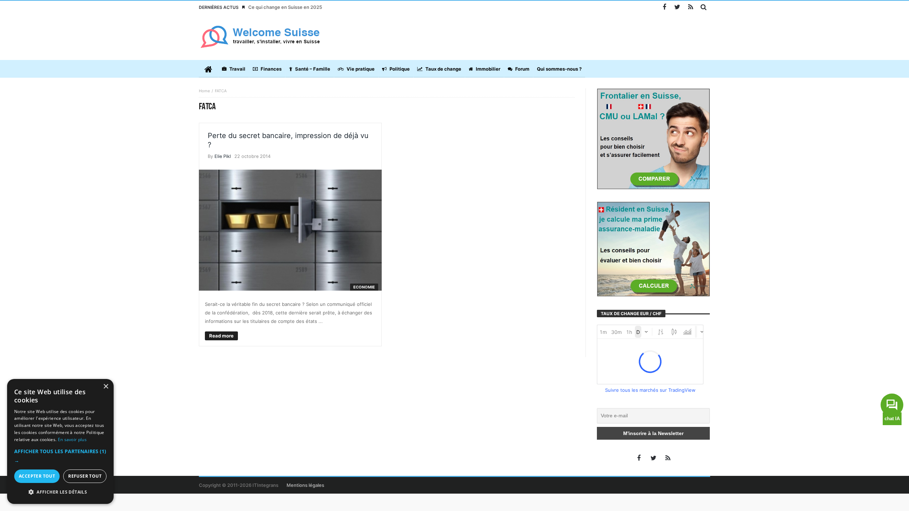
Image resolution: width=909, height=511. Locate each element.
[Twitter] (677, 7)
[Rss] (690, 7)
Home (204, 90)
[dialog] (60, 441)
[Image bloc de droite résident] (653, 248)
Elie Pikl (222, 156)
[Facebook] (664, 7)
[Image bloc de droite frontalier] (653, 138)
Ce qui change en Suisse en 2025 (285, 7)
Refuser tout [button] (85, 476)
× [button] (105, 386)
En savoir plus (72, 439)
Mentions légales (305, 485)
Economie (364, 287)
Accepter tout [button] (37, 476)
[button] (60, 456)
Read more (221, 336)
